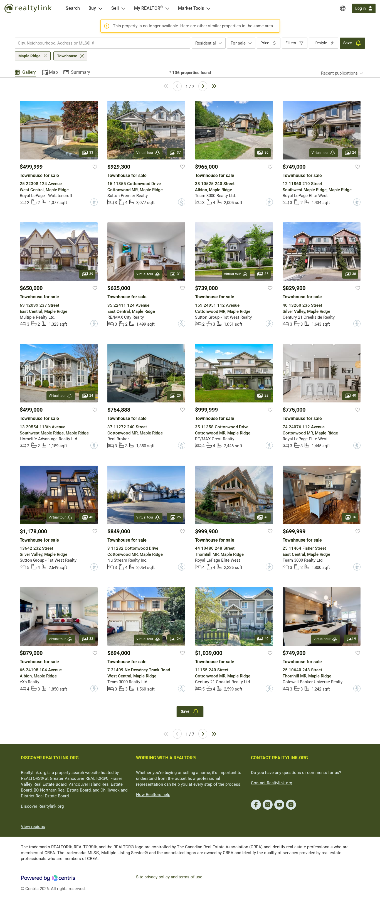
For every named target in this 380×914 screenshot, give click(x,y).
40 (354, 396)
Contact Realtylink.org (271, 782)
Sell (115, 8)
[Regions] (343, 8)
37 (179, 152)
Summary (80, 72)
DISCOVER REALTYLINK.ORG (50, 757)
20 (179, 396)
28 (266, 396)
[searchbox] (99, 43)
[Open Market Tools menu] (208, 8)
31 (179, 274)
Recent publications (339, 73)
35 (266, 274)
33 (91, 152)
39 (91, 274)
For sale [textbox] (238, 43)
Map (53, 72)
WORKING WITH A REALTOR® (166, 757)
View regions (33, 826)
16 (354, 517)
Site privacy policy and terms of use (169, 876)
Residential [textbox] (205, 43)
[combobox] (102, 43)
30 (266, 152)
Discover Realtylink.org (42, 806)
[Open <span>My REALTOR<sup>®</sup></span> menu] (167, 8)
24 (354, 152)
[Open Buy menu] (100, 8)
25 (179, 517)
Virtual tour (144, 153)
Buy (92, 8)
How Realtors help (153, 794)
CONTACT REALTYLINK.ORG (279, 757)
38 (354, 274)
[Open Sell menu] (123, 8)
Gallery (29, 72)
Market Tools (191, 8)
